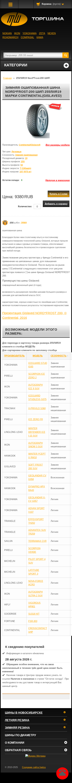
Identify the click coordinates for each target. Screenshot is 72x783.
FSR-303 (32, 621)
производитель (14, 356)
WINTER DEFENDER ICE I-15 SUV (36, 432)
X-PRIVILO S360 (37, 408)
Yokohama (30, 33)
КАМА (40, 37)
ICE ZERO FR (35, 419)
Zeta (42, 33)
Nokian (7, 33)
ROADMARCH (10, 37)
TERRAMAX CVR (37, 541)
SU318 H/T (33, 614)
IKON (17, 33)
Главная (7, 78)
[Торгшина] (36, 19)
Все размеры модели (58, 145)
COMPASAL (27, 37)
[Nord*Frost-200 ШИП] (36, 120)
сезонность (58, 356)
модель (38, 356)
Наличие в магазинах (57, 180)
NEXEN (52, 33)
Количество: (25, 206)
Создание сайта (34, 767)
